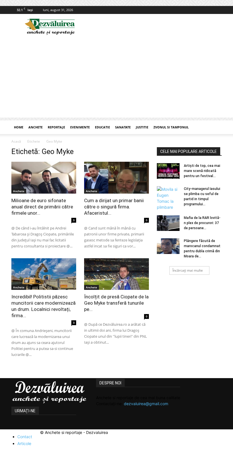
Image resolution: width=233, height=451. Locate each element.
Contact (24, 436)
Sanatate (123, 127)
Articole (24, 443)
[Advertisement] (116, 78)
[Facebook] (217, 10)
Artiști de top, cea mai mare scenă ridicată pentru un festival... (202, 171)
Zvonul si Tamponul (171, 127)
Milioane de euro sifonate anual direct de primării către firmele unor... (42, 207)
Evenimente (80, 127)
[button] (215, 127)
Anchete (35, 127)
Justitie (142, 127)
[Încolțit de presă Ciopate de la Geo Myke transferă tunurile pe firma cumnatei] (116, 274)
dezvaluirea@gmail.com (146, 403)
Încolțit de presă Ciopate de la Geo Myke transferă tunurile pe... (116, 303)
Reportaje (56, 127)
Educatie (102, 127)
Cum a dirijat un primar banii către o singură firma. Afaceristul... (114, 207)
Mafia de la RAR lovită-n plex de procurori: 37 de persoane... (202, 223)
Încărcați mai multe (187, 270)
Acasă (16, 141)
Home (18, 127)
